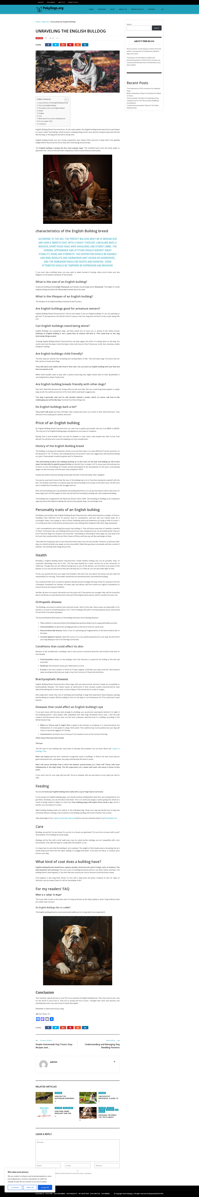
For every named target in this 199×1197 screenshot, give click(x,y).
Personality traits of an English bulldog (51, 108)
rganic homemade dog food (64, 818)
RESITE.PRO (159, 1194)
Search (129, 24)
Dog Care (45, 22)
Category (102, 9)
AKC (61, 238)
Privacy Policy (73, 2)
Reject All (30, 1187)
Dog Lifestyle (95, 1194)
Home (91, 9)
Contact (41, 2)
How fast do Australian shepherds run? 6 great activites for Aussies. (65, 1099)
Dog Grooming (59, 1194)
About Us (61, 2)
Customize (15, 1187)
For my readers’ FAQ (45, 121)
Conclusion (42, 124)
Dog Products (68, 1108)
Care (40, 116)
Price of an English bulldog (47, 105)
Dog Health (110, 1110)
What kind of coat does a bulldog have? (51, 118)
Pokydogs (129, 1194)
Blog (113, 9)
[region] (30, 1180)
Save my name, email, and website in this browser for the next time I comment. (64, 1173)
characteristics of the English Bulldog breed (53, 103)
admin (53, 1061)
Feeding (41, 113)
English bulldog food (109, 818)
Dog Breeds (51, 2)
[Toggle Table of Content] (65, 99)
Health (40, 111)
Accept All (45, 1187)
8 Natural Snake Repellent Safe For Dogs (63, 1113)
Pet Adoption (84, 1194)
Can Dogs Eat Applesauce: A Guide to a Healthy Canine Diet (108, 1098)
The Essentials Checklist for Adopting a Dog (143, 98)
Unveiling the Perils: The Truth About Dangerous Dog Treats (108, 1117)
